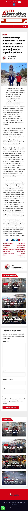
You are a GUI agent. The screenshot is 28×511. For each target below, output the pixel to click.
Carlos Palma (13, 56)
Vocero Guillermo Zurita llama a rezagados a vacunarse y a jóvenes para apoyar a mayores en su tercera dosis (8, 249)
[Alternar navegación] (13, 26)
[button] (23, 26)
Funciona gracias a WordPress (10, 502)
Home (7, 507)
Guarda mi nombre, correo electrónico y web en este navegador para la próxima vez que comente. (14, 401)
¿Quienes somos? (13, 507)
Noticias (4, 34)
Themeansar (14, 504)
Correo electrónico (8, 379)
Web (4, 388)
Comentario (6, 341)
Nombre (5, 371)
